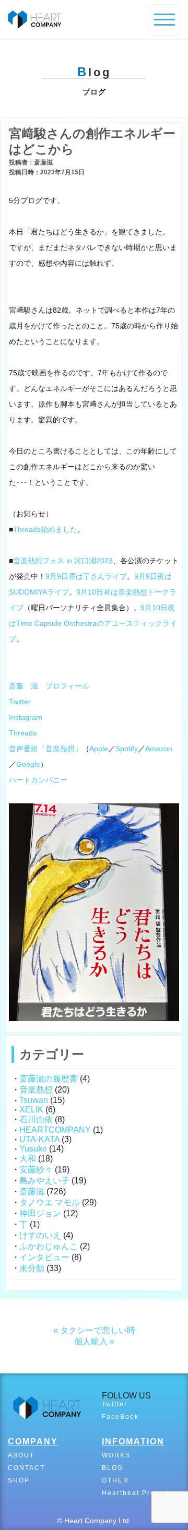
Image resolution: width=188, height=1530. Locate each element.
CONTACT (26, 1468)
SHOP (19, 1480)
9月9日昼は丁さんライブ (86, 576)
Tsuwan (33, 1100)
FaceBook (120, 1416)
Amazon (158, 748)
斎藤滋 (31, 1191)
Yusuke (33, 1148)
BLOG (112, 1468)
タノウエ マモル (49, 1202)
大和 (27, 1158)
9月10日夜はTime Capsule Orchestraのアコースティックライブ (93, 623)
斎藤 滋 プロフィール (49, 686)
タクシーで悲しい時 (97, 1330)
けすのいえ (40, 1235)
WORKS (116, 1455)
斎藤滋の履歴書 (48, 1078)
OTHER (115, 1480)
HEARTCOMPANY (55, 1129)
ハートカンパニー (38, 780)
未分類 (31, 1268)
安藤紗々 (36, 1169)
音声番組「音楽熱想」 (45, 748)
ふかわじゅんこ (48, 1246)
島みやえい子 (44, 1180)
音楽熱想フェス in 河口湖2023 (63, 560)
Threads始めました (45, 529)
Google (28, 764)
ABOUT (21, 1455)
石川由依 (36, 1119)
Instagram (25, 717)
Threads (23, 733)
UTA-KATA (39, 1139)
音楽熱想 (36, 1089)
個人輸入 (91, 1341)
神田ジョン (40, 1213)
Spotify (126, 748)
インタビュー (44, 1257)
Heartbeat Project (135, 1493)
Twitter (20, 701)
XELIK (31, 1109)
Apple (98, 748)
